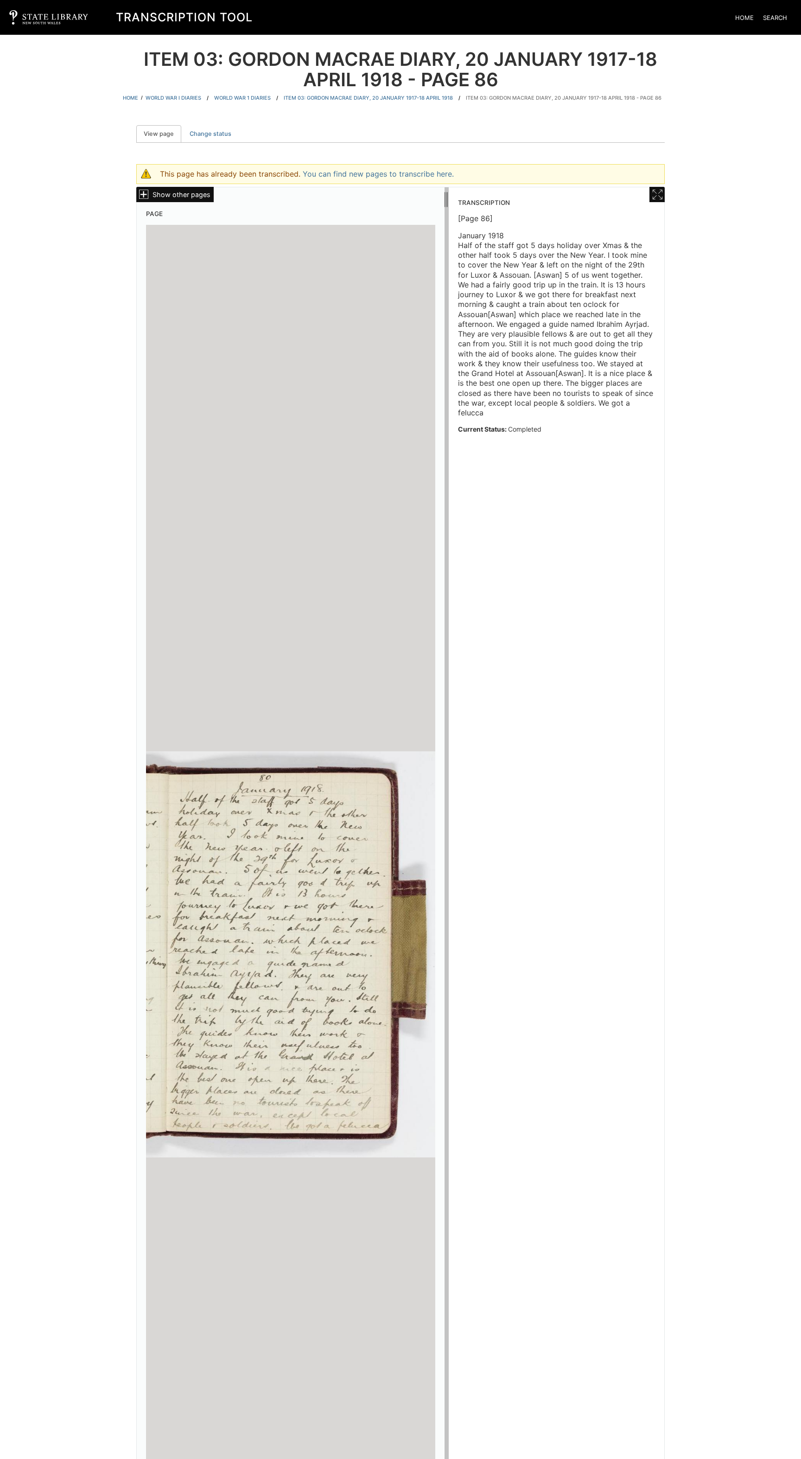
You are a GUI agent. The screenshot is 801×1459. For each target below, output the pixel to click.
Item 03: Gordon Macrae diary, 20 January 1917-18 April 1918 (368, 98)
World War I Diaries (173, 98)
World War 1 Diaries (242, 98)
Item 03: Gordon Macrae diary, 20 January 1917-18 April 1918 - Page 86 (563, 98)
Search (775, 17)
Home (744, 17)
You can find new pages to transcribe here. (378, 173)
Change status (210, 133)
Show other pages (181, 194)
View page (162, 133)
